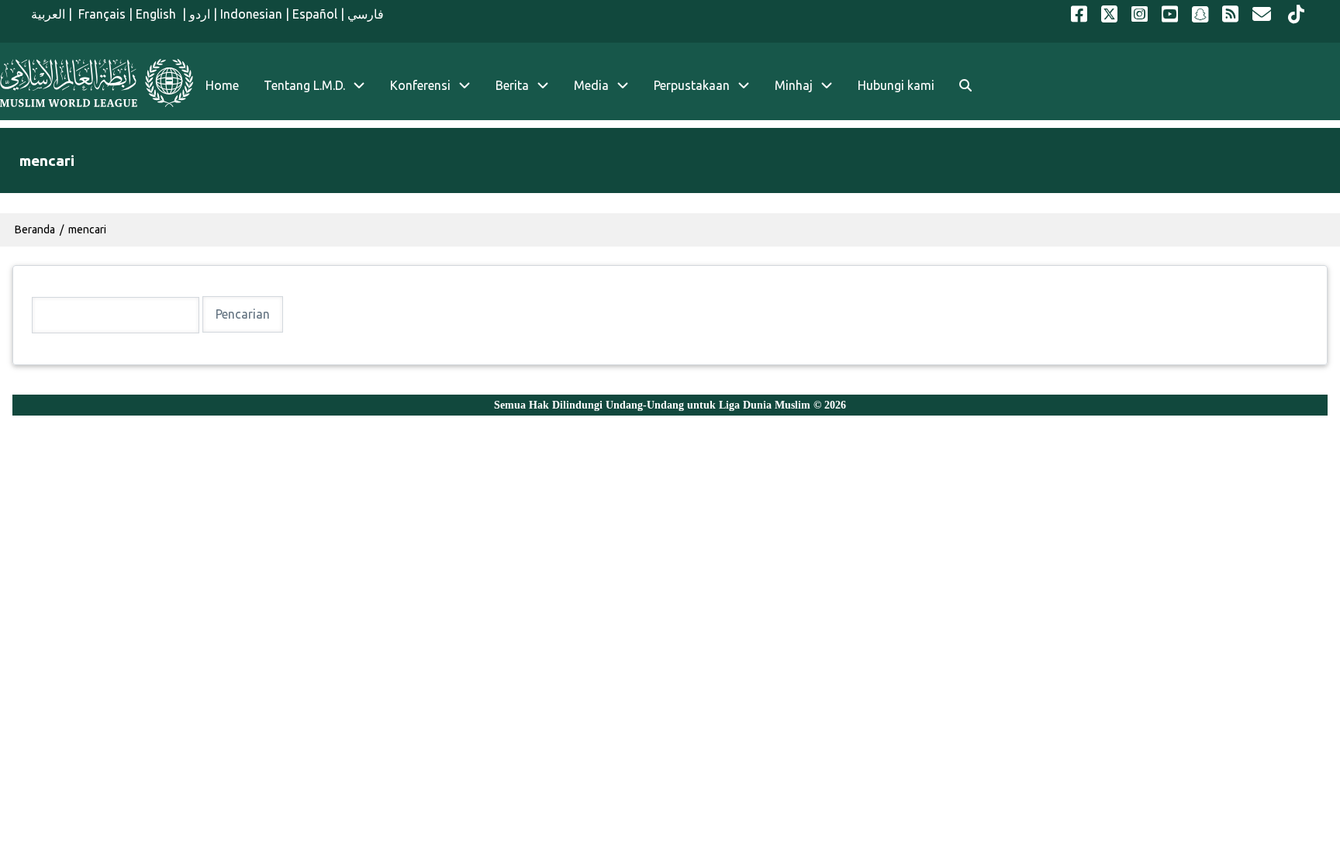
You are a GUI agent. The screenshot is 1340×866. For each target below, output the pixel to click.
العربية (48, 14)
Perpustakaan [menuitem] (692, 85)
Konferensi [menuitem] (420, 85)
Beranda (35, 229)
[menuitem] (965, 85)
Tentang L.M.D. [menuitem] (304, 85)
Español (314, 14)
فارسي (365, 14)
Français (100, 14)
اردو (199, 14)
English (157, 14)
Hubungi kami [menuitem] (896, 85)
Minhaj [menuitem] (794, 85)
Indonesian (251, 14)
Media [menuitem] (591, 85)
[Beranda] (96, 83)
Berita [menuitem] (512, 85)
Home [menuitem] (222, 85)
